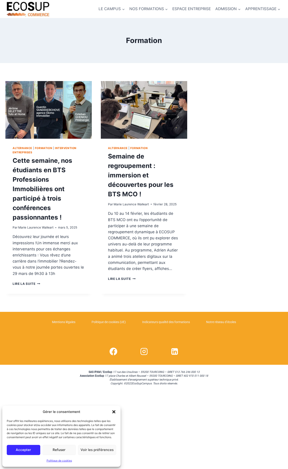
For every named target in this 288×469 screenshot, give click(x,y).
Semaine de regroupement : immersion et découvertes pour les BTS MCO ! (140, 175)
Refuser (59, 450)
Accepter (23, 450)
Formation (43, 148)
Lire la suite (26, 283)
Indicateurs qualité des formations (166, 322)
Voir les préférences (97, 450)
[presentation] (48, 110)
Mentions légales (63, 322)
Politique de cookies (59, 460)
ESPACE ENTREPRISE (191, 9)
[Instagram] (144, 351)
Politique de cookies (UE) (109, 322)
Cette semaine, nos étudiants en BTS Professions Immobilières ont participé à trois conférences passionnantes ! (42, 189)
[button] (114, 412)
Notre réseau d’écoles (221, 322)
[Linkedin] (174, 351)
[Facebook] (113, 351)
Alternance (22, 148)
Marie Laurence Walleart (36, 227)
